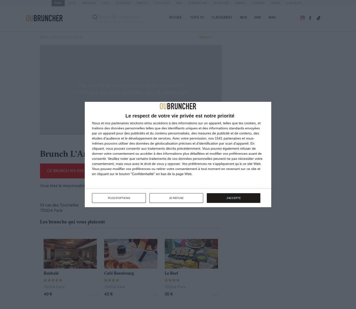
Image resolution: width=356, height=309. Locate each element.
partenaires (120, 123)
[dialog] (178, 154)
